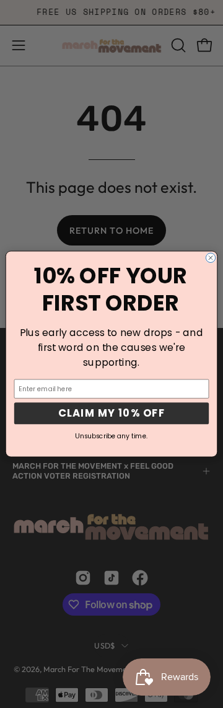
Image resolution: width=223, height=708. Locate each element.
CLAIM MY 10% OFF (111, 413)
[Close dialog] (210, 257)
